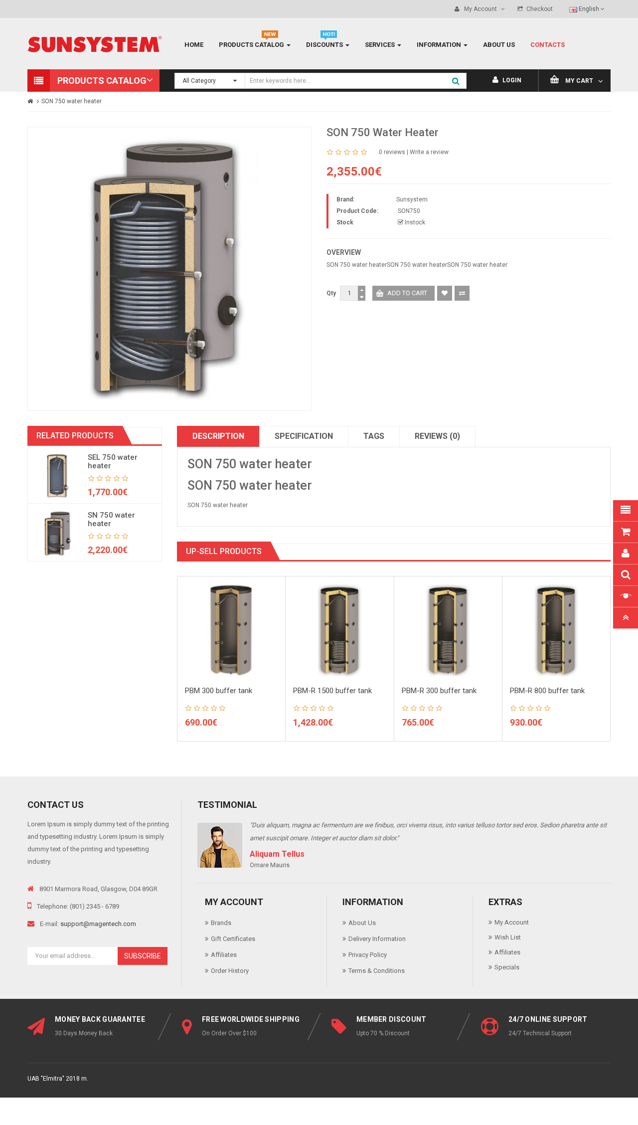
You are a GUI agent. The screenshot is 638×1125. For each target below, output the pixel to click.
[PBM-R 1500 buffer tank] (339, 629)
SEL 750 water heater (113, 461)
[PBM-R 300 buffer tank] (448, 629)
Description (218, 436)
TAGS (373, 436)
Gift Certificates (233, 938)
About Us (362, 923)
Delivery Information (377, 938)
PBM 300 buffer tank (218, 690)
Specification (304, 436)
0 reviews (392, 152)
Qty (331, 293)
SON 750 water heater (71, 101)
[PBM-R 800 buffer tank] (556, 629)
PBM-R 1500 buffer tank (332, 690)
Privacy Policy (367, 954)
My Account (511, 922)
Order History (230, 970)
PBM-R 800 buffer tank (547, 690)
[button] (93, 80)
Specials (506, 967)
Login (511, 80)
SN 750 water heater (111, 519)
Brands (221, 923)
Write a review (429, 152)
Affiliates (224, 954)
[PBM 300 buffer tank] (231, 629)
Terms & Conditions (376, 970)
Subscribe (142, 956)
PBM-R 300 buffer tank (439, 690)
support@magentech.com (98, 924)
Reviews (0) (437, 436)
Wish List (507, 937)
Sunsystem (412, 199)
